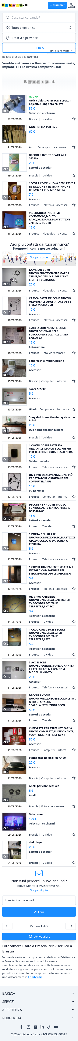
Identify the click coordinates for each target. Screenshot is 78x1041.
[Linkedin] (42, 1027)
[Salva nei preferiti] (74, 119)
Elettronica (31, 56)
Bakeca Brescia (11, 56)
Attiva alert (42, 936)
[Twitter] (35, 1027)
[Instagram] (29, 1027)
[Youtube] (56, 1027)
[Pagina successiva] (71, 926)
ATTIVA (39, 912)
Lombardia (35, 977)
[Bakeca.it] (23, 5)
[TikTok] (49, 1027)
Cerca (39, 48)
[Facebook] (22, 1027)
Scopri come (39, 257)
